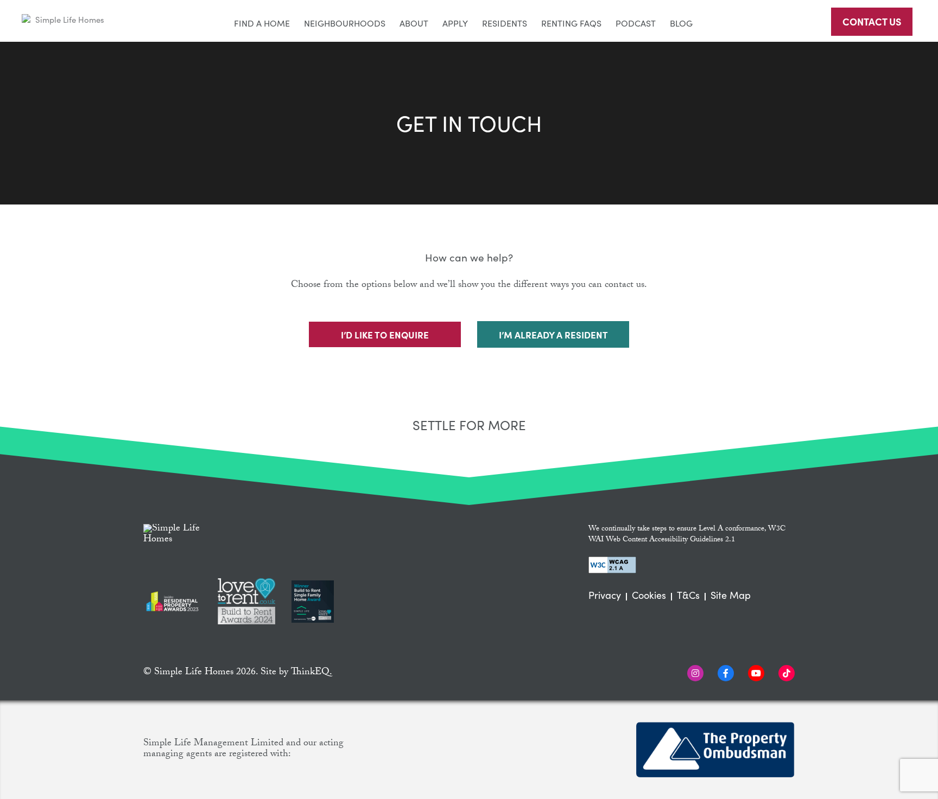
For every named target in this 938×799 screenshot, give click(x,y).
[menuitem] (262, 21)
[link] (65, 20)
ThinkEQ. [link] (311, 672)
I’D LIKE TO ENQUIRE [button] (385, 334)
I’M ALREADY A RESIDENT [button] (553, 334)
